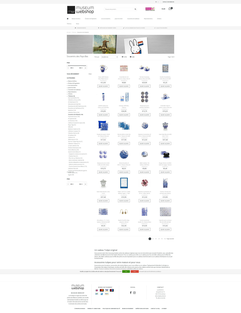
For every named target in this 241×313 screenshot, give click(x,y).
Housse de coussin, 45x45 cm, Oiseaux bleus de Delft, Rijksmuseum (103, 136)
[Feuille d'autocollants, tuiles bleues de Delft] (165, 68)
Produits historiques (74, 148)
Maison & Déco (76, 18)
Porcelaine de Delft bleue (76, 108)
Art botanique (73, 102)
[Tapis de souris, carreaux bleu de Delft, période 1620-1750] (165, 211)
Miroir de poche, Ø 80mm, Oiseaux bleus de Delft (124, 164)
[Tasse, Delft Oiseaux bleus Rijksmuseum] (103, 68)
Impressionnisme (74, 116)
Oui (126, 271)
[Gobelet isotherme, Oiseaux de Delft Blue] (103, 97)
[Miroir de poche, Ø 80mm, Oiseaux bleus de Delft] (124, 154)
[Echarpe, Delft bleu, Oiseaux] (124, 97)
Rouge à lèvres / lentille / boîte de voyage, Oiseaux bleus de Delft (165, 164)
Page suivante (170, 239)
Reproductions (148, 18)
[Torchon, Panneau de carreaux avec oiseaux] (165, 183)
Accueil (69, 32)
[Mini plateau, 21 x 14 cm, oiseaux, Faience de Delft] (103, 211)
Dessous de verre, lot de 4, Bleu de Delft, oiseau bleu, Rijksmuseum (103, 164)
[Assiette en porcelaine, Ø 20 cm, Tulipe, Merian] (144, 183)
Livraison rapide (81, 28)
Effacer (90, 74)
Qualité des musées (161, 28)
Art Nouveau (72, 121)
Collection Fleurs (73, 112)
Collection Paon (73, 168)
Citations (71, 137)
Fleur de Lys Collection (75, 158)
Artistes (159, 18)
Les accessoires (105, 18)
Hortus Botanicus (73, 150)
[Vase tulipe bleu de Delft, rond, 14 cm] (165, 125)
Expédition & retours (142, 308)
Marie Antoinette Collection (76, 160)
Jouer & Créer (119, 18)
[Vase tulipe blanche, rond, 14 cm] (103, 183)
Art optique (72, 135)
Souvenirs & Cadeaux (133, 18)
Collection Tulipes (74, 143)
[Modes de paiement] (96, 290)
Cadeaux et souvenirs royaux (76, 123)
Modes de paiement (127, 308)
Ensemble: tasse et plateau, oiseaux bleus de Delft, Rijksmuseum (165, 107)
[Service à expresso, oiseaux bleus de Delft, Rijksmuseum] (144, 68)
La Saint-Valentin (73, 145)
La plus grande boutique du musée (135, 28)
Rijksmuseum (73, 139)
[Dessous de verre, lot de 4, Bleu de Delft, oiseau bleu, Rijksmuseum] (103, 154)
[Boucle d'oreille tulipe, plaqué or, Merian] (124, 211)
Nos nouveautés (73, 98)
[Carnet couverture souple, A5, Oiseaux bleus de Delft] (144, 211)
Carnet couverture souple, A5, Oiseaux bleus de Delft (144, 222)
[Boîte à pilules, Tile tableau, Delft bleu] (144, 154)
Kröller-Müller (72, 172)
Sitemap (164, 308)
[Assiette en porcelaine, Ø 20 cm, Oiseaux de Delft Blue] (144, 125)
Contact (160, 287)
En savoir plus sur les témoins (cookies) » (150, 271)
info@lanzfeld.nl (161, 296)
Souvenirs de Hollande (83, 32)
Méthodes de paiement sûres (108, 28)
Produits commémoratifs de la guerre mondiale (77, 171)
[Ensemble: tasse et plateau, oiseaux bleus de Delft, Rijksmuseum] (165, 97)
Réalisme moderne (74, 129)
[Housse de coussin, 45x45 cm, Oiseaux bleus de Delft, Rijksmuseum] (103, 125)
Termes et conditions (93, 308)
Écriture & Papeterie (90, 18)
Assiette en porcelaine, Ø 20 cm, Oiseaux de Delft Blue (144, 136)
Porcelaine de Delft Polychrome (77, 106)
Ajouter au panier (103, 86)
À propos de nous (80, 308)
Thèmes (69, 24)
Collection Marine (73, 133)
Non (135, 271)
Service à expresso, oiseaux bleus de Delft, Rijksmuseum (144, 78)
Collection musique (74, 131)
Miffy (70, 127)
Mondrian (72, 110)
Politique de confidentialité (111, 308)
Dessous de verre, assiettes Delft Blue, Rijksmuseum (144, 107)
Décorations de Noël (74, 104)
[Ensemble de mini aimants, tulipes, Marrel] (124, 68)
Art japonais (72, 118)
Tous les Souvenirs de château (78, 166)
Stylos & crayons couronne (76, 164)
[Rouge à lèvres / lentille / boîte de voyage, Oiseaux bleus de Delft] (165, 154)
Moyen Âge (72, 125)
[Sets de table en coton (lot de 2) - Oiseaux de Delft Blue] (124, 125)
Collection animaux (74, 100)
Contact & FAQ (155, 308)
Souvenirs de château (74, 152)
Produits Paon (73, 156)
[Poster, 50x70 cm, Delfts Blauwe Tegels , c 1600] (124, 183)
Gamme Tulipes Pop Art (75, 141)
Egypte (71, 175)
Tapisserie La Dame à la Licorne (78, 154)
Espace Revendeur (168, 2)
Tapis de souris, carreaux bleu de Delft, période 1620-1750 (165, 222)
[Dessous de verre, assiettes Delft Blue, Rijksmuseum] (144, 97)
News (77, 24)
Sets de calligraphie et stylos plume (79, 162)
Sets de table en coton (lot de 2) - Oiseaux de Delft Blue (123, 136)
